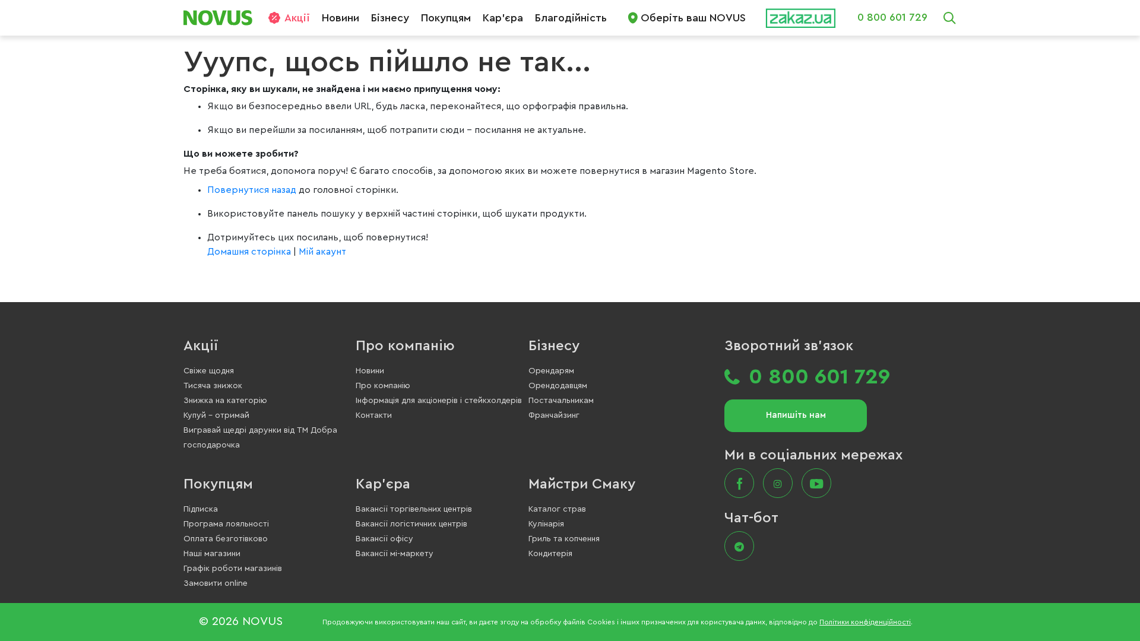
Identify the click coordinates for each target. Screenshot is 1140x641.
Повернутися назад (253, 190)
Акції (297, 17)
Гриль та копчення (564, 539)
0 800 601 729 (892, 17)
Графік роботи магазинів (232, 568)
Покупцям (446, 17)
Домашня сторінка (249, 251)
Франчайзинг (554, 415)
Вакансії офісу (384, 539)
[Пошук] (949, 18)
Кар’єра (503, 17)
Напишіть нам (796, 415)
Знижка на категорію (225, 400)
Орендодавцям (557, 386)
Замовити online (215, 583)
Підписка (200, 509)
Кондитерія (550, 554)
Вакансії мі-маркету (394, 554)
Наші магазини (211, 554)
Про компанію (405, 346)
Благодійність (571, 17)
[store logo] (222, 18)
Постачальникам (561, 400)
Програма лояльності (226, 524)
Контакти (374, 415)
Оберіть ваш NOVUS (693, 17)
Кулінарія (546, 524)
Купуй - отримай (216, 415)
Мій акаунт (322, 251)
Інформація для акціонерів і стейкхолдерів (439, 400)
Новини (340, 17)
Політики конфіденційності (865, 622)
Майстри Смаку (581, 484)
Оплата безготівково (225, 539)
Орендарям (551, 371)
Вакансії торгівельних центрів (414, 509)
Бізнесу (390, 17)
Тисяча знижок (212, 386)
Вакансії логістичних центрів (411, 524)
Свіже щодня (208, 371)
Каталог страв (557, 509)
